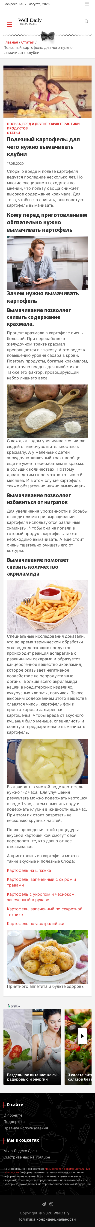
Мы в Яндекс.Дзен (20, 1150)
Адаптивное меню (87, 4)
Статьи (13, 133)
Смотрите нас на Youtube (26, 1157)
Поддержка (14, 1121)
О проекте (12, 1115)
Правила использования (25, 1128)
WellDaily (61, 1213)
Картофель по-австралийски (35, 923)
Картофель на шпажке (29, 870)
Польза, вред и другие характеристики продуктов (43, 126)
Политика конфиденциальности (47, 1219)
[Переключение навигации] (9, 24)
